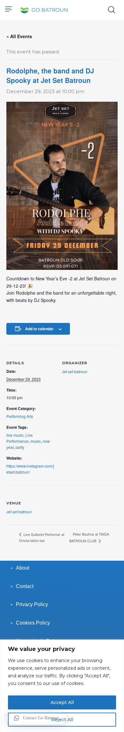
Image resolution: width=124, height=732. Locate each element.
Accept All (62, 702)
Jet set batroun (74, 371)
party (20, 447)
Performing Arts (19, 416)
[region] (62, 686)
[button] (36, 718)
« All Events (19, 36)
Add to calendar (39, 329)
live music (15, 435)
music (36, 441)
